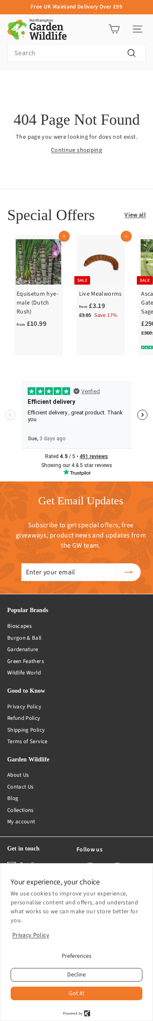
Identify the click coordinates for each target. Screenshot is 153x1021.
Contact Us (20, 787)
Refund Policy (23, 718)
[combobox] (76, 53)
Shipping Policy (26, 730)
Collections (20, 810)
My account (21, 821)
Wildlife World (24, 673)
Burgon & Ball (24, 638)
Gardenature (22, 649)
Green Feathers (25, 661)
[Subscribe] (129, 572)
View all (135, 215)
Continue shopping (76, 150)
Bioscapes (19, 626)
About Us (18, 775)
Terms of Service (27, 741)
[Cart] (114, 29)
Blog (12, 798)
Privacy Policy (24, 707)
